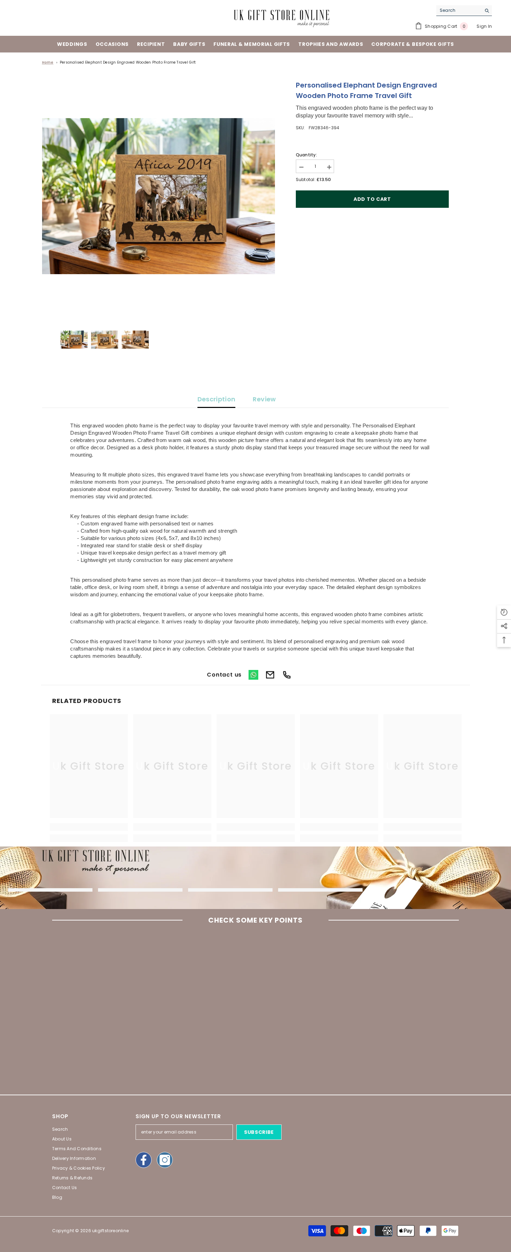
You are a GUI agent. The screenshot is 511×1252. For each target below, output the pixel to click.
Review (264, 399)
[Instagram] (165, 1160)
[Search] (464, 10)
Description (216, 399)
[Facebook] (144, 1160)
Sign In (484, 26)
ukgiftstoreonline (110, 1231)
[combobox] (458, 10)
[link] (89, 827)
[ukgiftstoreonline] (50, 890)
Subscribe (259, 1132)
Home (48, 62)
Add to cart (372, 199)
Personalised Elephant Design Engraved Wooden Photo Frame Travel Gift (128, 62)
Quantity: (306, 155)
